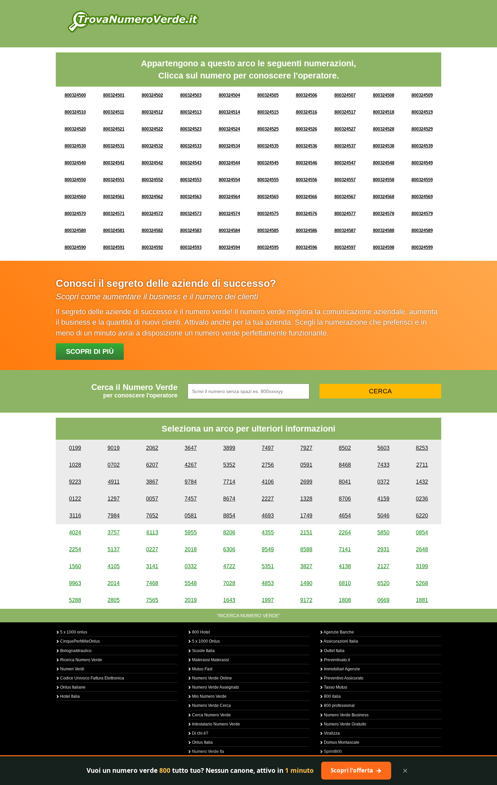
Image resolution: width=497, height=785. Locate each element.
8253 (422, 448)
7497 (268, 448)
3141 (152, 566)
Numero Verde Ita (207, 751)
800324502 (152, 95)
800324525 (268, 129)
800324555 (268, 179)
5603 (383, 448)
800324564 (229, 196)
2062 (152, 448)
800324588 (383, 230)
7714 (229, 482)
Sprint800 (332, 751)
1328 (306, 499)
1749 (306, 515)
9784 (191, 482)
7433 (383, 465)
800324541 (113, 162)
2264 (345, 532)
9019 (114, 448)
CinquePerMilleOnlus (79, 641)
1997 (268, 600)
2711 (422, 465)
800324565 (268, 196)
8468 (345, 465)
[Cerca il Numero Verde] (133, 21)
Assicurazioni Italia (340, 641)
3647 (191, 448)
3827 (306, 566)
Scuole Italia (203, 650)
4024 (75, 532)
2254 (75, 549)
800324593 (191, 247)
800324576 (306, 213)
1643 (229, 600)
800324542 (152, 162)
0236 (422, 499)
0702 (114, 465)
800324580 (75, 230)
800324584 (229, 230)
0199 (75, 448)
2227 (268, 499)
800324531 (113, 145)
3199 (422, 566)
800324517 (345, 112)
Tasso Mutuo (335, 687)
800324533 (191, 145)
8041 (345, 482)
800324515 (268, 112)
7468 (152, 583)
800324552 (152, 179)
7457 (191, 499)
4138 (345, 566)
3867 (152, 482)
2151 (306, 532)
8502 (345, 448)
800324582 (152, 230)
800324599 (422, 247)
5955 (191, 532)
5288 (75, 600)
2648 (422, 549)
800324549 (422, 162)
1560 (75, 566)
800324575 (268, 213)
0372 (383, 482)
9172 (306, 600)
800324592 (152, 247)
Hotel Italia (69, 696)
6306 (229, 549)
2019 (191, 600)
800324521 (113, 129)
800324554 (229, 179)
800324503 (191, 95)
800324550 (75, 179)
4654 (345, 515)
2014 (114, 583)
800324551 (113, 179)
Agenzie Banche (338, 632)
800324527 (345, 129)
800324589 (422, 230)
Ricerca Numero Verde (80, 659)
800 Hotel (200, 632)
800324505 (268, 95)
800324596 (306, 247)
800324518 (383, 112)
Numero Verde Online (211, 678)
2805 (114, 600)
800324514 (229, 112)
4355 (268, 532)
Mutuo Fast (201, 669)
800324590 (75, 247)
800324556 (306, 179)
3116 (75, 515)
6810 (345, 583)
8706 (345, 499)
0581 (191, 515)
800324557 (345, 179)
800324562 (152, 196)
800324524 (229, 129)
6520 (383, 583)
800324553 (191, 179)
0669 (383, 600)
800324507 (345, 95)
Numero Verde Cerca (211, 705)
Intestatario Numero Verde (215, 724)
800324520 (75, 129)
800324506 (306, 95)
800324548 (383, 162)
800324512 (152, 112)
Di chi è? (199, 733)
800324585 (268, 230)
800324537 (345, 145)
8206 (229, 532)
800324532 (152, 145)
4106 (268, 482)
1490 (306, 583)
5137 (114, 549)
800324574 (229, 213)
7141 (345, 549)
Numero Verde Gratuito (344, 724)
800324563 (191, 196)
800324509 (422, 95)
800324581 (113, 230)
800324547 (345, 162)
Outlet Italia (334, 650)
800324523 (191, 129)
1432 (422, 482)
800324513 (191, 112)
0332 (191, 566)
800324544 (229, 162)
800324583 (191, 230)
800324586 (306, 230)
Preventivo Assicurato (343, 678)
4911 (114, 482)
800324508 (383, 95)
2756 (268, 465)
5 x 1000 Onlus (205, 641)
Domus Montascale (341, 742)
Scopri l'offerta (356, 770)
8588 (306, 549)
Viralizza (331, 733)
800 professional (339, 705)
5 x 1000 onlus (73, 632)
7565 (152, 600)
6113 (152, 532)
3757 (114, 532)
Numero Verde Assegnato (215, 687)
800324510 (75, 112)
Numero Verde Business (346, 715)
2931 (383, 549)
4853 (268, 583)
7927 (306, 448)
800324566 (306, 196)
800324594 (229, 247)
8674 (229, 499)
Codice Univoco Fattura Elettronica (91, 678)
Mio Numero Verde (209, 696)
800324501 (113, 95)
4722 (229, 566)
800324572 (152, 213)
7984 (114, 515)
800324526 (306, 129)
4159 (383, 499)
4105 (114, 566)
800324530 (75, 145)
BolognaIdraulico (75, 650)
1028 (75, 465)
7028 (229, 583)
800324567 (345, 196)
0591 (306, 465)
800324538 (383, 145)
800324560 (75, 196)
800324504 (229, 95)
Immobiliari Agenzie (341, 669)
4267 (191, 465)
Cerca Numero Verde (211, 715)
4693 (268, 515)
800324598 (383, 247)
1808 (345, 600)
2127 (383, 566)
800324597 (345, 247)
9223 (75, 482)
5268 (422, 583)
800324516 (306, 112)
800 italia (332, 696)
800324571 (113, 213)
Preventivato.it (336, 659)
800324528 (383, 129)
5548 (191, 583)
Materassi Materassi (210, 659)
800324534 (229, 145)
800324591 (113, 247)
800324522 (152, 129)
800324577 (345, 213)
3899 (229, 448)
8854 (229, 515)
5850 (383, 532)
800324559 (422, 179)
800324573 (191, 213)
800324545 (268, 162)
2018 (191, 549)
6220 (422, 515)
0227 (152, 549)
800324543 (191, 162)
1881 (422, 600)
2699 (306, 482)
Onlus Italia (202, 742)
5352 (229, 465)
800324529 (422, 129)
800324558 (383, 179)
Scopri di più (90, 351)
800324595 (268, 247)
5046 (383, 515)
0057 (152, 499)
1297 (114, 499)
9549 (268, 549)
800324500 (75, 95)
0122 (75, 499)
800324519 (422, 112)
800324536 (306, 145)
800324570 (75, 213)
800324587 (345, 230)
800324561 (113, 196)
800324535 (268, 145)
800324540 (75, 162)
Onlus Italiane (72, 687)
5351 (268, 566)
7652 (152, 515)
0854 (422, 532)
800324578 (383, 213)
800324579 (422, 213)
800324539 (422, 145)
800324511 (113, 112)
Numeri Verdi (71, 669)
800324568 (383, 196)
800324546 (306, 162)
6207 (152, 465)
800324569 (422, 196)
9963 (75, 583)
